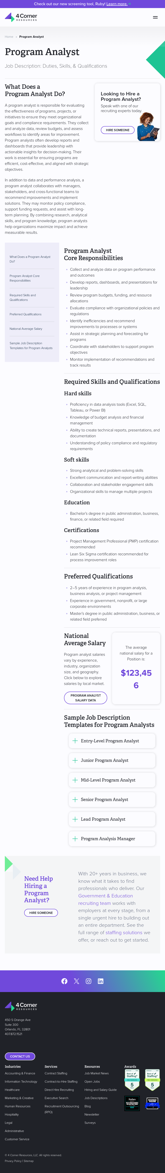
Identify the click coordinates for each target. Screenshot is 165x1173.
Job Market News (97, 1073)
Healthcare (12, 1090)
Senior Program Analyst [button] (104, 799)
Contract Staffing (56, 1073)
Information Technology (21, 1082)
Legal (8, 1123)
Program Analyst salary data (86, 698)
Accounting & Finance (20, 1073)
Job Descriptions (96, 1098)
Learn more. (117, 4)
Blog (88, 1106)
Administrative (14, 1131)
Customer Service (17, 1139)
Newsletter (92, 1115)
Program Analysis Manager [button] (108, 838)
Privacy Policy (13, 1161)
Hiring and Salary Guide (101, 1090)
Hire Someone (117, 130)
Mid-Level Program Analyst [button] (108, 780)
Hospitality (12, 1115)
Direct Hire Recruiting (59, 1090)
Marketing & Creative (19, 1098)
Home (9, 37)
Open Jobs (92, 1082)
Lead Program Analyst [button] (103, 819)
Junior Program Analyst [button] (105, 760)
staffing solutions (124, 933)
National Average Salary (26, 329)
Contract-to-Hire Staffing (61, 1082)
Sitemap (29, 1161)
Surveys (90, 1123)
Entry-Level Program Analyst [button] (110, 741)
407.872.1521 (13, 1034)
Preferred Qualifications (25, 314)
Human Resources (17, 1106)
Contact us (20, 1056)
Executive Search (56, 1098)
